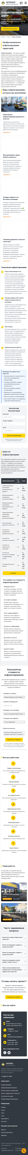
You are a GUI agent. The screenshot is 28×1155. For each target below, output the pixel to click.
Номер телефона (7, 421)
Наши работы (5, 1118)
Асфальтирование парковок (9, 1087)
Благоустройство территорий (9, 1090)
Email (4, 427)
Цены (2, 1113)
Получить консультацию (10, 29)
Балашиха (4, 1135)
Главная (3, 37)
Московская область (7, 1132)
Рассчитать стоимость (14, 739)
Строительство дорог (7, 1096)
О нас (2, 1116)
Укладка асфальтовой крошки (9, 1099)
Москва (3, 1129)
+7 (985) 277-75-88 (6, 1076)
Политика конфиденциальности (7, 1149)
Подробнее (6, 132)
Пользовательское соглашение (20, 1149)
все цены (13, 573)
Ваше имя (6, 414)
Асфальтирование (6, 1085)
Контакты (4, 1121)
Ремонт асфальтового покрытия (10, 1093)
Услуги (8, 37)
